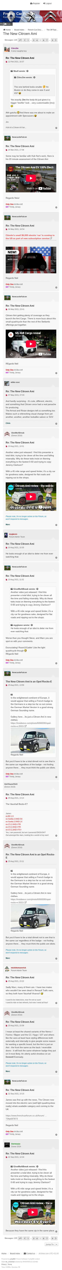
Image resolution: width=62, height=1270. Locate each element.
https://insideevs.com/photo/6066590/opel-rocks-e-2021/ (31, 724)
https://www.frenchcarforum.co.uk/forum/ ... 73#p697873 (26, 1117)
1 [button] (28, 40)
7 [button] (46, 40)
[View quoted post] (27, 71)
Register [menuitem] (36, 3)
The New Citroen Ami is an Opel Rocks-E (29, 681)
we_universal (9, 1261)
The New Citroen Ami (20, 34)
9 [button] (52, 40)
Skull (16, 71)
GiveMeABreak (20, 589)
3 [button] (33, 40)
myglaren (18, 625)
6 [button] (43, 40)
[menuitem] (8, 24)
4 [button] (36, 40)
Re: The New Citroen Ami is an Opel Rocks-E (30, 856)
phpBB (12, 1259)
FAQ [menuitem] (2, 24)
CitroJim (21, 77)
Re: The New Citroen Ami (20, 58)
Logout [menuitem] (48, 3)
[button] (20, 40)
